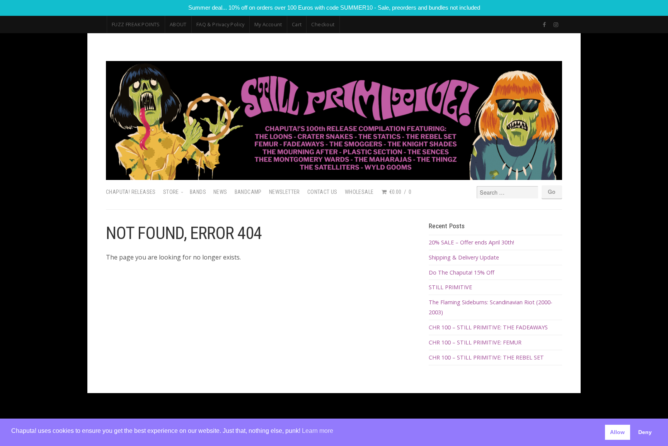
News (220, 192)
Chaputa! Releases (131, 192)
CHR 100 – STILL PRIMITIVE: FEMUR (475, 342)
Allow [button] (617, 432)
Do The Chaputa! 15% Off (461, 272)
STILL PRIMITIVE (450, 287)
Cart (297, 24)
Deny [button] (645, 432)
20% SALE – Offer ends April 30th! (471, 242)
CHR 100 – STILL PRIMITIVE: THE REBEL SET (486, 357)
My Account (268, 24)
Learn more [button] (317, 430)
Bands (198, 192)
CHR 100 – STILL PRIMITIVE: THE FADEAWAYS (488, 327)
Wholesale (359, 192)
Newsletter (284, 192)
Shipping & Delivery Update (464, 257)
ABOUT (178, 24)
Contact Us (322, 192)
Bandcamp (248, 192)
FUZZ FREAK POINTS (136, 24)
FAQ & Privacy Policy (220, 24)
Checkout (322, 24)
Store (171, 192)
